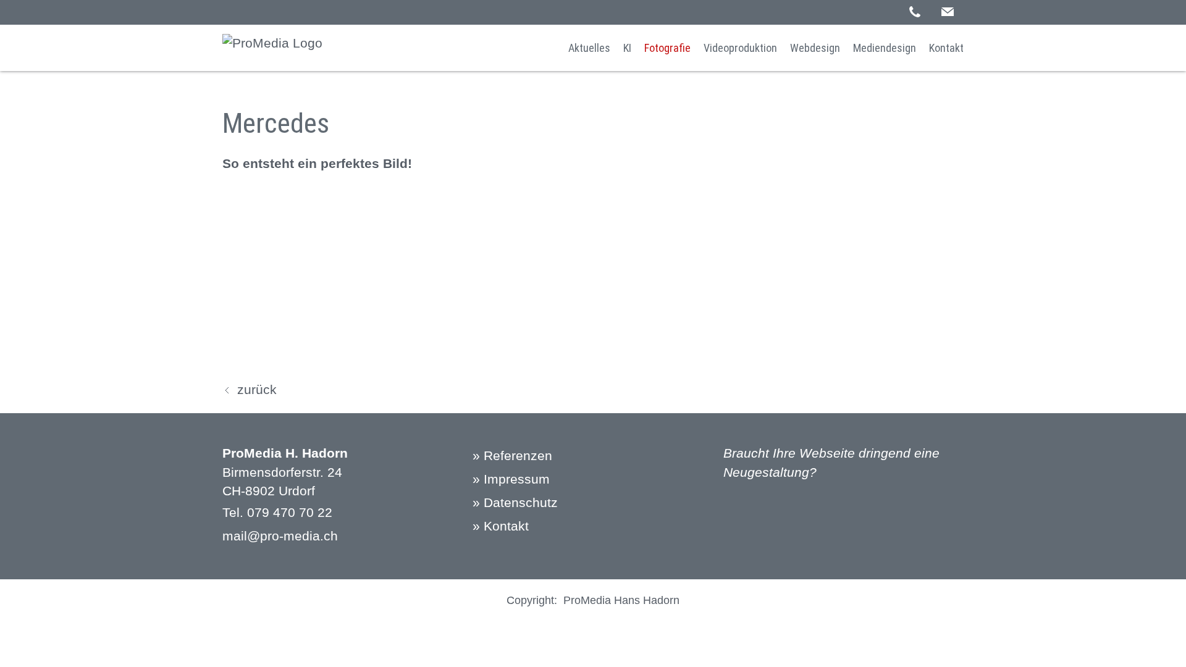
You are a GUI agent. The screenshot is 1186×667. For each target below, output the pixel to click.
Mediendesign (884, 47)
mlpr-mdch (280, 536)
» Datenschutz (515, 502)
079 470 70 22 (289, 512)
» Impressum (511, 479)
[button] (947, 12)
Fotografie (667, 47)
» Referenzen (512, 455)
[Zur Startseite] (272, 48)
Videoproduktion (740, 47)
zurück (257, 389)
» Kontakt (501, 526)
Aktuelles (589, 47)
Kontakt (946, 47)
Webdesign (815, 47)
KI (627, 47)
